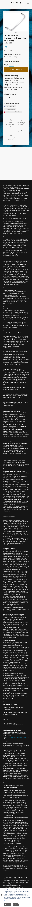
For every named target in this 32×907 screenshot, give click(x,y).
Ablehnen (15, 905)
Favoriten (11, 132)
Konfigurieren (7, 901)
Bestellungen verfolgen (21, 123)
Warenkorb (21, 132)
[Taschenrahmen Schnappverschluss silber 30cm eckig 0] (16, 22)
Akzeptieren (7, 905)
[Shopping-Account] (21, 3)
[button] (9, 97)
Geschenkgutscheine (10, 138)
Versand (9, 50)
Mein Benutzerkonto (10, 124)
